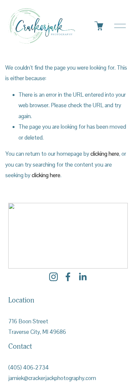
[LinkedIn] (82, 276)
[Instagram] (53, 276)
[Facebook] (68, 276)
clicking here (104, 153)
